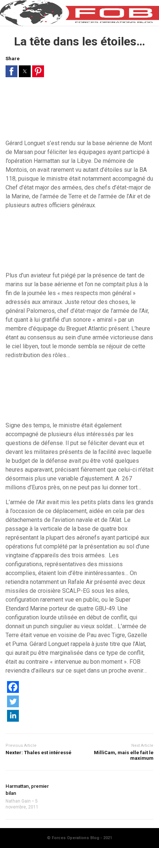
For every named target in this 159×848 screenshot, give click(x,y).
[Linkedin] (13, 719)
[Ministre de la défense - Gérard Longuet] (79, 111)
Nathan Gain (18, 801)
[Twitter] (13, 705)
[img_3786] (79, 243)
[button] (11, 71)
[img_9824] (79, 393)
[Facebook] (13, 690)
